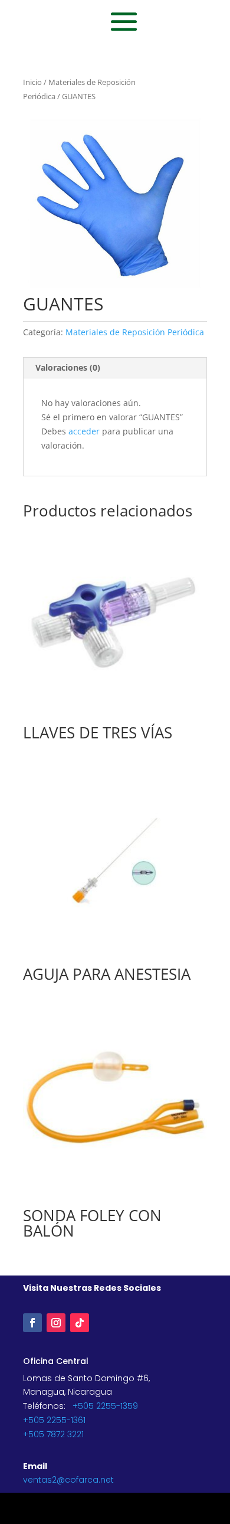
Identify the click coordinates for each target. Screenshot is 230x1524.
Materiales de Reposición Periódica (134, 332)
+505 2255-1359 (105, 1406)
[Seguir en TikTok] (79, 1322)
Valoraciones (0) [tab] (67, 367)
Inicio (32, 82)
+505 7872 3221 (53, 1434)
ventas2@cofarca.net (68, 1480)
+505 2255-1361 (54, 1420)
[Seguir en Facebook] (32, 1322)
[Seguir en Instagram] (56, 1322)
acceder (84, 431)
